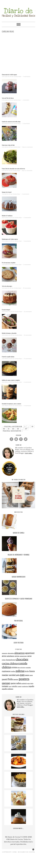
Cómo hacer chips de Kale (8, 145)
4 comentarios (27, 217)
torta (10, 686)
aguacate (4, 653)
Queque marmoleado (18, 577)
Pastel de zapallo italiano (8, 357)
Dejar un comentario (27, 147)
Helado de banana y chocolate (9, 333)
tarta (31, 683)
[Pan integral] (18, 610)
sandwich (24, 683)
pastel (4, 679)
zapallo (31, 686)
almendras (11, 653)
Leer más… (28, 453)
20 (4, 429)
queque (6, 683)
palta (18, 675)
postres (24, 679)
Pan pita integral (6, 310)
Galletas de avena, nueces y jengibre (11, 380)
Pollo (10, 679)
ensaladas (28, 667)
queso (13, 683)
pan (22, 674)
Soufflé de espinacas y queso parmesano (18, 599)
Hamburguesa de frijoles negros (10, 239)
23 (18, 429)
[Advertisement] (18, 53)
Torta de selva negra (7, 286)
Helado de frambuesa (7, 216)
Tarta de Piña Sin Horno (8, 98)
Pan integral (18, 621)
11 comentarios (27, 382)
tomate (5, 686)
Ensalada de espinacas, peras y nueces (11, 404)
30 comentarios (27, 288)
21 (9, 429)
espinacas (6, 671)
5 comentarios (26, 264)
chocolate (22, 659)
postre (16, 679)
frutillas (12, 671)
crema (14, 667)
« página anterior (12, 426)
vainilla (14, 686)
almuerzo (19, 653)
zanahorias (25, 686)
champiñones (10, 660)
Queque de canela (18, 533)
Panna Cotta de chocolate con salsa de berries (13, 169)
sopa (28, 683)
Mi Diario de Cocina (18, 10)
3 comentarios (26, 76)
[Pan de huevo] (18, 805)
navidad (12, 675)
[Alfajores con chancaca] (18, 731)
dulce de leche (21, 667)
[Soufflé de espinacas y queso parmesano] (18, 588)
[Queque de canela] (18, 522)
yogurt (19, 686)
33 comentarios (28, 311)
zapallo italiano (7, 689)
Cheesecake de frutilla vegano (9, 75)
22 (13, 429)
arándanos (10, 656)
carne (29, 656)
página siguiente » (13, 431)
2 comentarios (25, 194)
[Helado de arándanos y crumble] (18, 544)
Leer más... (18, 828)
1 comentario (25, 100)
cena (3, 660)
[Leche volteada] (18, 632)
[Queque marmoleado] (18, 566)
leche (27, 671)
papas (27, 675)
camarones (23, 656)
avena (17, 656)
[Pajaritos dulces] (18, 823)
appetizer (30, 653)
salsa (18, 683)
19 (32, 426)
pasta (31, 675)
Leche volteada (18, 642)
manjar (5, 675)
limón (32, 671)
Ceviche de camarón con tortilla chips (11, 122)
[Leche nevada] (18, 750)
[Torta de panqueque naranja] (18, 786)
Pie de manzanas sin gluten (8, 263)
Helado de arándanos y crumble (18, 555)
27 (26, 429)
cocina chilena (10, 663)
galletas (20, 670)
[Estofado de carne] (18, 768)
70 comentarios (27, 358)
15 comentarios (27, 335)
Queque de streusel (6, 192)
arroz (4, 656)
